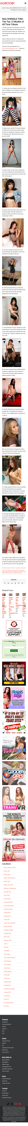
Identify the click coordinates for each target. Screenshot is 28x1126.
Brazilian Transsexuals (10, 888)
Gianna (19, 570)
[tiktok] (8, 1104)
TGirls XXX (7, 975)
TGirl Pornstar (7, 961)
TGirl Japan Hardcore (9, 957)
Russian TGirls (8, 940)
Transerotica (7, 985)
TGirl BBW (6, 950)
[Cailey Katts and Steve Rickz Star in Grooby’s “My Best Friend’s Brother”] (4, 594)
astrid (6, 570)
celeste (9, 570)
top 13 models (14, 572)
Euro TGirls (7, 895)
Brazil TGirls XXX (8, 885)
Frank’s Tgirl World (9, 905)
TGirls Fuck (7, 968)
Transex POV (7, 992)
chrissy (12, 570)
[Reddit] (12, 583)
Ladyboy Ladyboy (8, 930)
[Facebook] (5, 583)
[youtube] (19, 1104)
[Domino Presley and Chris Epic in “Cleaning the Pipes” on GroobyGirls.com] (10, 594)
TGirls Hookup (7, 971)
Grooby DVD (7, 912)
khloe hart (16, 571)
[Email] (22, 583)
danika (16, 570)
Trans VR (6, 999)
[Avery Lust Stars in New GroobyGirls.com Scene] (17, 594)
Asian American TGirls (10, 867)
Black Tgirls (7, 874)
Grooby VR (6, 919)
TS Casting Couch (8, 1002)
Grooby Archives (8, 909)
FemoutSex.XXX (8, 902)
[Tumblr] (15, 583)
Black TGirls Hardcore (9, 878)
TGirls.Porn (7, 978)
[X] (8, 583)
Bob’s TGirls (7, 881)
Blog (7, 8)
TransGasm (7, 995)
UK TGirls (6, 1006)
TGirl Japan (7, 954)
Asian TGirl (7, 871)
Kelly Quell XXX (8, 926)
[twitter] (12, 1104)
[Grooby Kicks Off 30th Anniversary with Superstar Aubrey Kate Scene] (24, 594)
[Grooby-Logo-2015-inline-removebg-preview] (7, 2)
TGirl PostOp (7, 964)
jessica (12, 571)
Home (3, 8)
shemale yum (8, 572)
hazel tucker (7, 571)
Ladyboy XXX (7, 933)
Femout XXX (7, 899)
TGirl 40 (6, 947)
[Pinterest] (18, 583)
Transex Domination (9, 989)
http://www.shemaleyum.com (10, 48)
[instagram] (16, 1104)
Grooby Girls (23, 567)
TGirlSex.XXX (7, 982)
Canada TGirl (7, 892)
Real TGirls (7, 937)
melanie (20, 571)
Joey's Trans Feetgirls (9, 923)
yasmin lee (20, 572)
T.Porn (5, 944)
